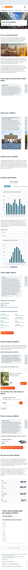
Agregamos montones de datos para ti (10, 564)
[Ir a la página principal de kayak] (8, 7)
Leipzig (3, 531)
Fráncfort (4, 524)
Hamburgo (4, 538)
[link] (7, 332)
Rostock (4, 535)
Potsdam (4, 522)
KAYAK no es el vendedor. (7, 561)
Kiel (3, 528)
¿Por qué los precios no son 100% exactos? (12, 566)
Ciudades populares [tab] (7, 516)
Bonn (3, 529)
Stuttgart (4, 540)
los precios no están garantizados (8, 557)
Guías (10, 548)
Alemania (14, 548)
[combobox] (14, 232)
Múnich (4, 526)
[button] (2, 7)
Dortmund (4, 537)
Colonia (4, 533)
